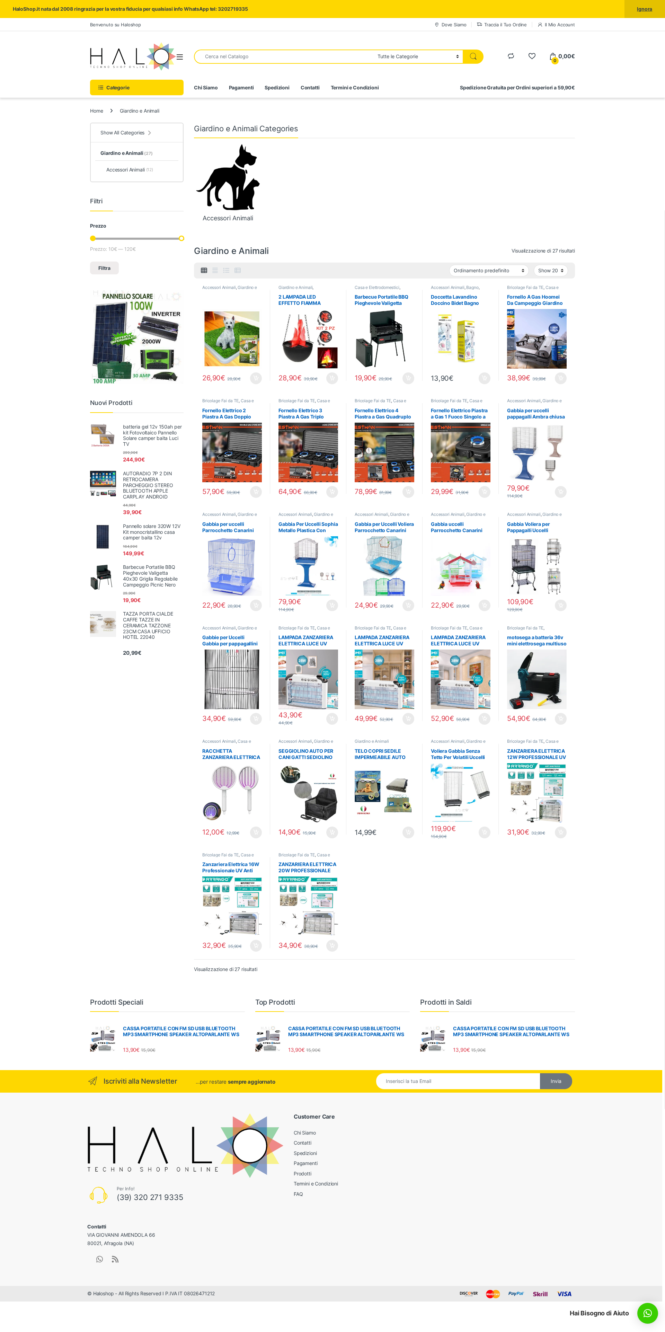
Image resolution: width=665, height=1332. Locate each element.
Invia (556, 1081)
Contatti (310, 87)
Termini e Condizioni (355, 87)
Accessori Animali (219, 287)
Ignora (644, 9)
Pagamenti (241, 87)
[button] (647, 1313)
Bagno (472, 287)
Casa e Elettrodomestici (377, 287)
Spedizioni (277, 87)
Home (96, 111)
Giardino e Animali (295, 287)
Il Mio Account (560, 24)
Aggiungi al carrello (252, 378)
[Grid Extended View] (215, 270)
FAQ (298, 1194)
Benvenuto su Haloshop (115, 24)
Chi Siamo (206, 87)
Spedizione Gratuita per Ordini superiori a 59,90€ (517, 87)
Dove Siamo (454, 24)
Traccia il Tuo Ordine (505, 24)
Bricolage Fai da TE (525, 287)
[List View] (226, 270)
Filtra (104, 268)
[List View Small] (237, 270)
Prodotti (302, 1173)
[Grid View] (204, 270)
